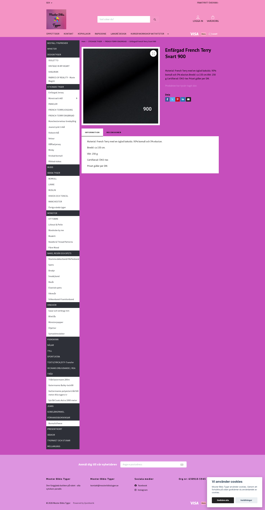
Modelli (51, 236)
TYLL (49, 350)
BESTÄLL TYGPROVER (57, 43)
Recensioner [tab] (114, 132)
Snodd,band (53, 276)
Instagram (142, 490)
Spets (51, 264)
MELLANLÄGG (53, 446)
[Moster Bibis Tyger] (56, 19)
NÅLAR (50, 345)
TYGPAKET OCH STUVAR (58, 440)
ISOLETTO (53, 60)
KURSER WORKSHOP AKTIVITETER (147, 33)
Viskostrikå (53, 132)
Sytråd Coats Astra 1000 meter (62, 400)
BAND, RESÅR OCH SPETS (59, 253)
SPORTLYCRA (53, 356)
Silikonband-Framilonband (61, 299)
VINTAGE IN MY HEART (59, 66)
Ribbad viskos (54, 161)
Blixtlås (52, 316)
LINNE (51, 184)
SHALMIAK (53, 71)
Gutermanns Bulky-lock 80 (60, 385)
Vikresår (52, 293)
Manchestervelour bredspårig (62, 121)
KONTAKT (68, 33)
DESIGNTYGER (54, 54)
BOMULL (52, 178)
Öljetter (52, 328)
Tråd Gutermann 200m (59, 379)
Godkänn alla (223, 500)
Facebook (142, 485)
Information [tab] (92, 132)
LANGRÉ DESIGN (118, 33)
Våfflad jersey (54, 144)
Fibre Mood (53, 247)
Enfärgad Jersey (56, 92)
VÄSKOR (51, 434)
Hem (83, 41)
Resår (51, 282)
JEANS (50, 406)
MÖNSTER (52, 213)
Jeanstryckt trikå (56, 127)
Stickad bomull (55, 155)
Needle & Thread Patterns (60, 241)
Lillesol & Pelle (55, 224)
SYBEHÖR (51, 305)
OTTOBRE (53, 218)
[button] (167, 35)
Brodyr (51, 270)
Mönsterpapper (55, 322)
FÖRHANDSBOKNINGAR (58, 417)
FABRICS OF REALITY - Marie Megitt (61, 79)
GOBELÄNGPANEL (55, 411)
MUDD (50, 167)
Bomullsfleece (55, 423)
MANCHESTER (55, 201)
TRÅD (50, 373)
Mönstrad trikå (55, 98)
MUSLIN (52, 190)
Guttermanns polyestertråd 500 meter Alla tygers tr (63, 393)
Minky (51, 150)
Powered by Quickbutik (83, 503)
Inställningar (246, 500)
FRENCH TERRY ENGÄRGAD (61, 115)
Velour (51, 138)
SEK (48, 2)
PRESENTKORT (54, 429)
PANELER (52, 104)
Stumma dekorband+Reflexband (63, 259)
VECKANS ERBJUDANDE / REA (61, 368)
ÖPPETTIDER (52, 33)
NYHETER (52, 48)
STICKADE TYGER (55, 86)
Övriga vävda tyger (57, 207)
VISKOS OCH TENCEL (58, 195)
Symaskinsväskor (56, 333)
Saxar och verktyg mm (58, 310)
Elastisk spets (55, 287)
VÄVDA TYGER (53, 172)
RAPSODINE (100, 33)
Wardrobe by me (56, 230)
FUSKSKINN (53, 339)
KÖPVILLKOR (84, 33)
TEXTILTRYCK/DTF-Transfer (60, 362)
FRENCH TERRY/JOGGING (60, 109)
